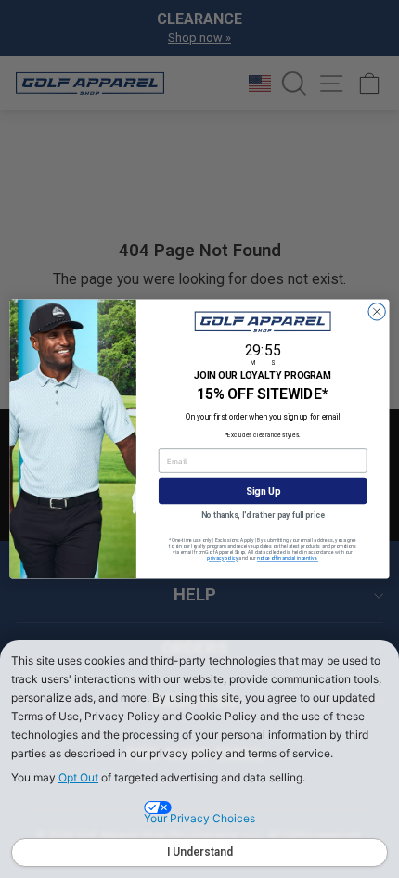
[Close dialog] (376, 311)
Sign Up (263, 491)
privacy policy (222, 559)
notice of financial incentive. (287, 559)
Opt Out (78, 777)
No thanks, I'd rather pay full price (263, 515)
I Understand (200, 852)
